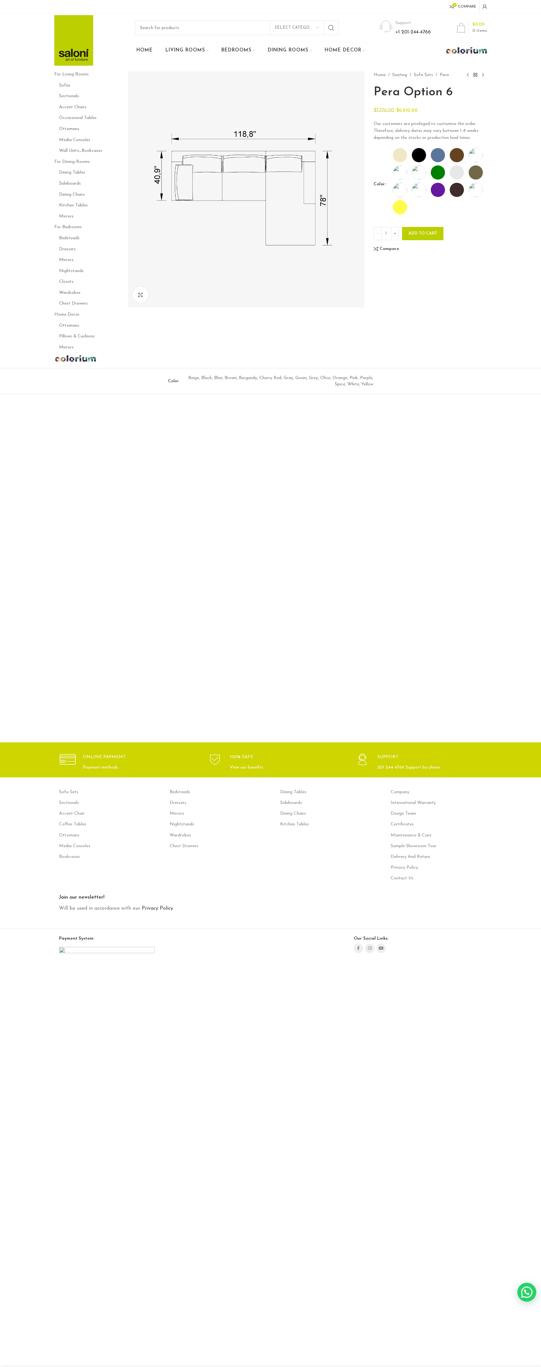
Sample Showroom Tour (413, 846)
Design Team (403, 813)
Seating (399, 75)
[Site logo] (73, 40)
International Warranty (413, 802)
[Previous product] (468, 75)
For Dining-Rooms (72, 161)
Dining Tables (72, 172)
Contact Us (402, 878)
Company (400, 792)
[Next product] (483, 75)
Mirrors (66, 216)
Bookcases (69, 856)
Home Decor (67, 314)
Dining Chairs (72, 194)
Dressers (67, 249)
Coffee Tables (72, 824)
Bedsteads (69, 238)
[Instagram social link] (370, 948)
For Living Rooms (71, 74)
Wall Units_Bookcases (80, 150)
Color (379, 184)
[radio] (400, 155)
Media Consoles (74, 140)
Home (380, 75)
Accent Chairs (73, 107)
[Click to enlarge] (140, 294)
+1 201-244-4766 (413, 32)
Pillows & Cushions (77, 336)
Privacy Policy (404, 867)
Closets (66, 281)
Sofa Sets (423, 75)
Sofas (64, 85)
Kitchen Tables (73, 205)
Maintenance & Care (411, 835)
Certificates (402, 824)
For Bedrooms (68, 227)
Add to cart (422, 233)
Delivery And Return (410, 856)
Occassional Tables (78, 118)
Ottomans (69, 129)
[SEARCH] (331, 28)
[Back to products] (475, 75)
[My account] (484, 6)
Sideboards (70, 183)
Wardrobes (70, 292)
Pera (444, 75)
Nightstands (71, 271)
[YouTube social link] (381, 948)
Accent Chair (72, 813)
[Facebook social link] (358, 948)
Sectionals (69, 96)
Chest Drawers (73, 303)
